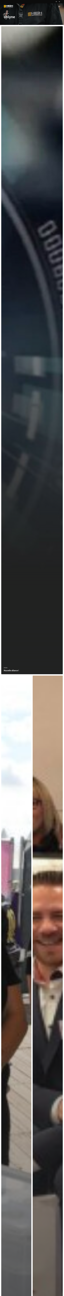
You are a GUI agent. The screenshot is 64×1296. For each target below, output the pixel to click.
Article (5, 667)
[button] (59, 6)
